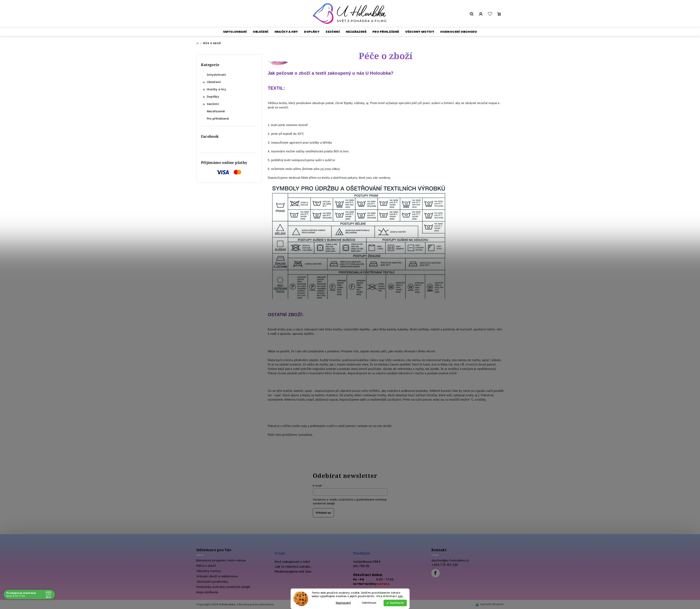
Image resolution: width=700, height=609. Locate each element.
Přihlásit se (323, 513)
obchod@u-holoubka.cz (450, 560)
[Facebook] (435, 573)
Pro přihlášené (218, 119)
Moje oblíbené (207, 592)
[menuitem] (235, 32)
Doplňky (213, 97)
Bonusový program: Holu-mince (221, 560)
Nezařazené (216, 111)
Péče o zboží (206, 566)
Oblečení (214, 82)
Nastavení (343, 603)
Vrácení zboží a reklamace (217, 576)
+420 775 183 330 (444, 565)
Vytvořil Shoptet (492, 604)
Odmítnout (369, 603)
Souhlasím (397, 603)
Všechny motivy (208, 571)
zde (400, 596)
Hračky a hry (216, 89)
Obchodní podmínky (212, 582)
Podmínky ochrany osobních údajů (223, 587)
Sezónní (213, 104)
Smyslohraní (216, 75)
